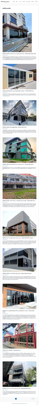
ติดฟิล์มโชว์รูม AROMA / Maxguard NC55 (12, 350)
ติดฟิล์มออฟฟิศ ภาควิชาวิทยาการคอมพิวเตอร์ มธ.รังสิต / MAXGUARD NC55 (19, 200)
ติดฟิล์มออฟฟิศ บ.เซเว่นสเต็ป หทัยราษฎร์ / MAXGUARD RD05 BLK (17, 273)
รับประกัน (23, 1)
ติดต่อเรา (36, 1)
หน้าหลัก (14, 1)
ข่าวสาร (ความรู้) (28, 1)
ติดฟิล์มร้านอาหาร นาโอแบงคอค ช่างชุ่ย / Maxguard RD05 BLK (16, 388)
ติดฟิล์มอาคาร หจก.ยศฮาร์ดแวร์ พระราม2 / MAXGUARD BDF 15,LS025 (18, 238)
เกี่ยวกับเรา (32, 1)
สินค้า (17, 1)
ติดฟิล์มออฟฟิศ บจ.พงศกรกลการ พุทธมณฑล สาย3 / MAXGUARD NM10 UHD (19, 53)
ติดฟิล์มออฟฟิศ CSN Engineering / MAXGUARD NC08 (14, 127)
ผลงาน (20, 1)
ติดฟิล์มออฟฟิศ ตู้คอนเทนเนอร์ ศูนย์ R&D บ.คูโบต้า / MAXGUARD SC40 (18, 91)
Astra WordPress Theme (24, 403)
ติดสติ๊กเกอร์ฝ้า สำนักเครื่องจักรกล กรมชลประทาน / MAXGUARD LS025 (18, 164)
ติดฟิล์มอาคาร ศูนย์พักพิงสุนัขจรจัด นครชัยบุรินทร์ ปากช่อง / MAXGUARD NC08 (18, 311)
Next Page (33, 398)
